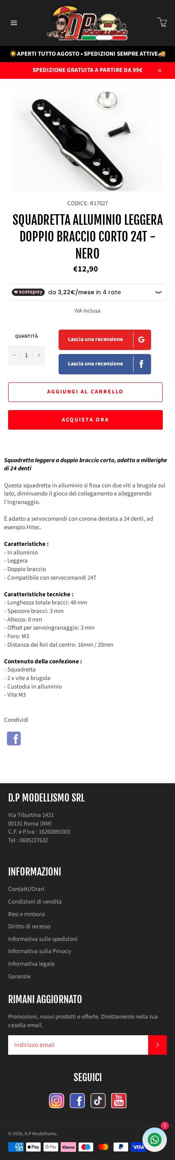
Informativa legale (31, 964)
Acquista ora (85, 420)
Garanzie (19, 976)
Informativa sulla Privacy (39, 951)
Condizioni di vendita (35, 901)
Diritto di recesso (29, 926)
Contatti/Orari (26, 889)
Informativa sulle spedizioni (43, 939)
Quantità (26, 336)
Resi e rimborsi (26, 914)
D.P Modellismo (40, 1133)
